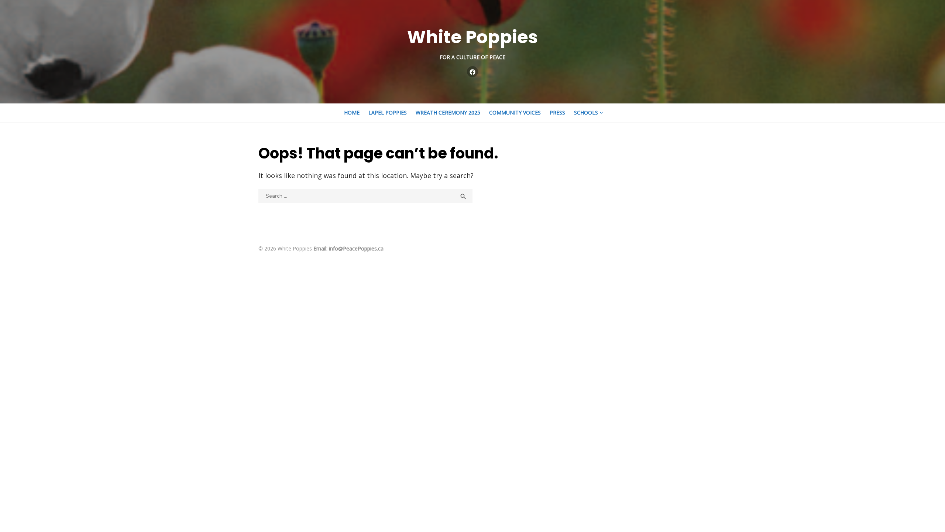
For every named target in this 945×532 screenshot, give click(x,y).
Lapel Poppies (387, 112)
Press (557, 112)
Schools (586, 112)
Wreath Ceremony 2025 (448, 112)
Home (352, 112)
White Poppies (472, 37)
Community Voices (515, 112)
